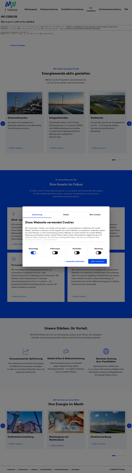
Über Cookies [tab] (94, 215)
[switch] (55, 252)
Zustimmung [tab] (37, 215)
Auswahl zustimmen (75, 261)
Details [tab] (66, 215)
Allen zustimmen (97, 261)
